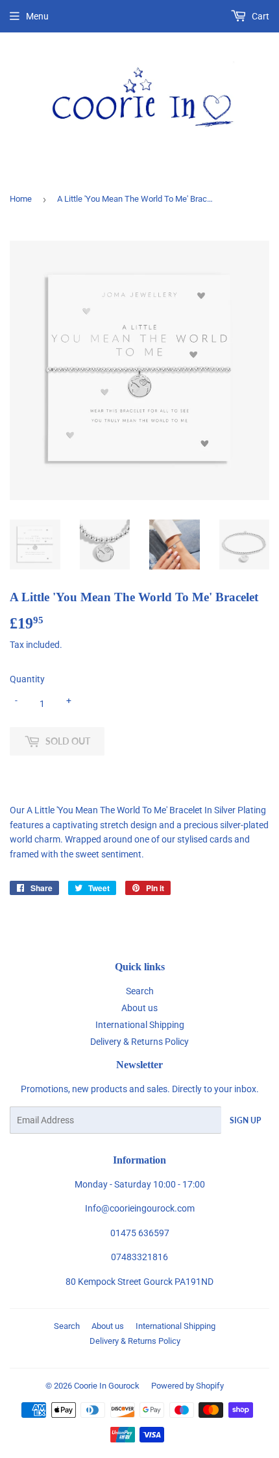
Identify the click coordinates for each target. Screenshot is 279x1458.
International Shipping (139, 1025)
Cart (259, 16)
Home (21, 199)
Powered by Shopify (187, 1386)
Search (140, 991)
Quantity (27, 679)
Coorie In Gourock (107, 1386)
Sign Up (245, 1120)
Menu (37, 16)
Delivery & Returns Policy (139, 1041)
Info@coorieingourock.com (140, 1208)
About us (139, 1008)
